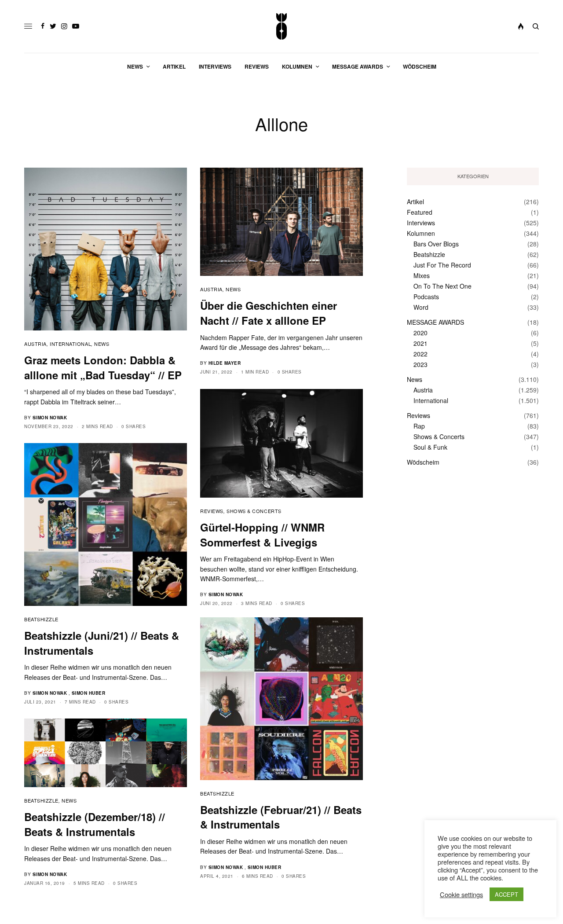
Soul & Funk (430, 447)
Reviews (211, 510)
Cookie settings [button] (461, 894)
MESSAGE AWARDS (435, 322)
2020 (420, 333)
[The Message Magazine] (281, 26)
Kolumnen (421, 233)
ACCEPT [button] (506, 894)
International (70, 343)
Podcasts (426, 296)
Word (420, 307)
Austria (35, 343)
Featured (419, 212)
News (101, 343)
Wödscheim (423, 462)
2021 (420, 343)
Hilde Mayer (224, 363)
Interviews (421, 223)
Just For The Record (442, 265)
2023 (420, 364)
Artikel (415, 201)
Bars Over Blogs (436, 244)
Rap (419, 426)
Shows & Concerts (254, 510)
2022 (420, 354)
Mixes (421, 275)
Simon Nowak (50, 417)
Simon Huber (89, 693)
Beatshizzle (41, 619)
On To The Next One (442, 286)
